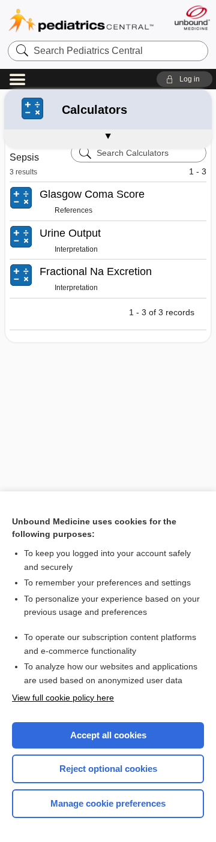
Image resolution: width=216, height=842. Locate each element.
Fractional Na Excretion (96, 271)
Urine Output (70, 233)
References (73, 210)
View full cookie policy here (63, 697)
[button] (184, 79)
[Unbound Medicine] (191, 17)
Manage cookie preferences (108, 803)
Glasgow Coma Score (92, 194)
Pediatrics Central (81, 20)
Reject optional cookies (108, 768)
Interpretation (76, 249)
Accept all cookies (108, 735)
